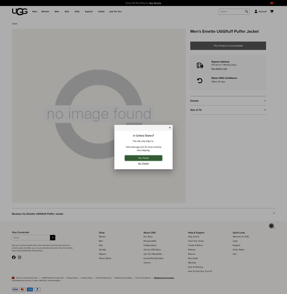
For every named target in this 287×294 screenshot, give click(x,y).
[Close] (170, 128)
